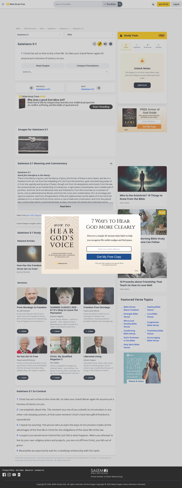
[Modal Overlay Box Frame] (91, 244)
